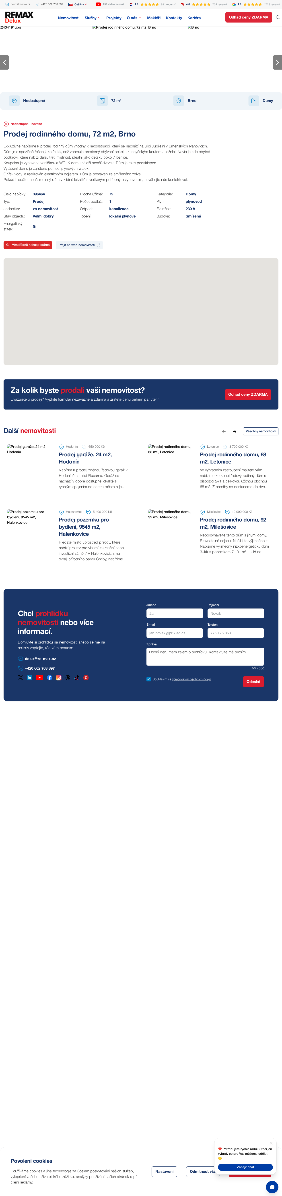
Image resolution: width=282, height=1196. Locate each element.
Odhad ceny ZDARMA (248, 17)
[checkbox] (148, 679)
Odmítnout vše (203, 1171)
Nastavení (164, 1171)
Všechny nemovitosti (261, 431)
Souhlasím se (162, 679)
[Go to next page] (234, 431)
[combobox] (78, 4)
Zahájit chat (245, 1167)
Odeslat (253, 682)
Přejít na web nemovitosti (77, 245)
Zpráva (151, 644)
